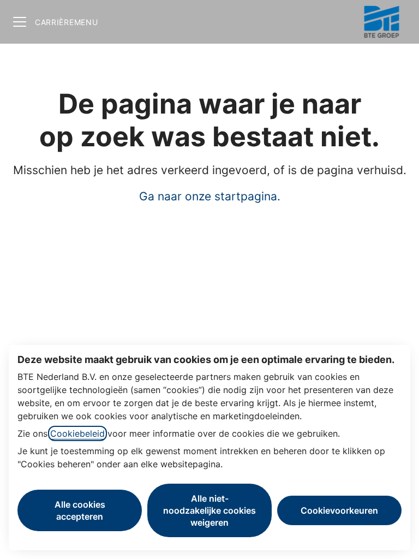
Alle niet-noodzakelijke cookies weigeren (209, 510)
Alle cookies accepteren (80, 510)
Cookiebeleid (77, 433)
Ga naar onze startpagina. (209, 196)
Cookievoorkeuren (339, 510)
